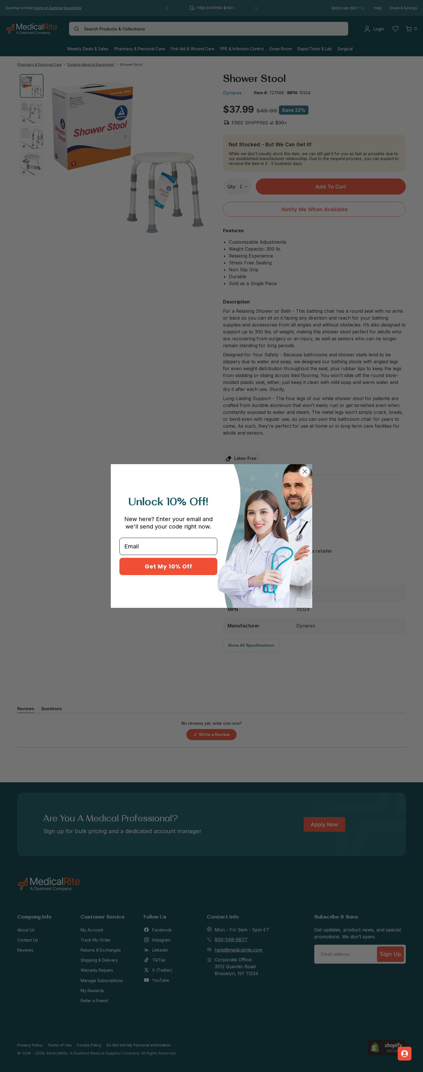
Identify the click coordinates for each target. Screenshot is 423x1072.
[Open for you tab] (404, 1054)
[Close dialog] (305, 471)
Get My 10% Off (168, 566)
